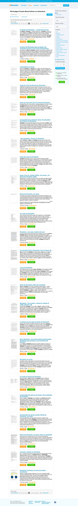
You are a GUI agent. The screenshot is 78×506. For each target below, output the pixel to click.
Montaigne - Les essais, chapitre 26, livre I (32, 232)
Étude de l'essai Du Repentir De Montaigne (33, 85)
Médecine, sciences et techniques (62, 40)
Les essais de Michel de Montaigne (30, 376)
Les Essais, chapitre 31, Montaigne (30, 452)
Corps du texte (58, 14)
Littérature (58, 37)
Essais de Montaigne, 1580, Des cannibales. (33, 284)
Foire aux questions (38, 501)
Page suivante (45, 23)
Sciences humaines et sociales (61, 52)
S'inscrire (30, 5)
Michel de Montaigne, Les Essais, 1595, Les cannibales (36, 434)
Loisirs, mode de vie (59, 39)
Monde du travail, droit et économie (62, 42)
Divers (57, 56)
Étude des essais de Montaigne (29, 157)
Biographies (58, 33)
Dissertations (23, 5)
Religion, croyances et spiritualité (61, 49)
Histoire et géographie (60, 34)
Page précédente (14, 23)
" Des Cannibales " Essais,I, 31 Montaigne (32, 138)
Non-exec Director (38, 1)
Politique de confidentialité (46, 502)
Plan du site (44, 501)
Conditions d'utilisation (45, 503)
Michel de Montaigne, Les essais (29, 194)
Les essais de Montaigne (27, 213)
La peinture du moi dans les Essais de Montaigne (34, 322)
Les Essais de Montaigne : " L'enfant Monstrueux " (34, 29)
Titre (57, 13)
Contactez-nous (43, 5)
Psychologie (58, 46)
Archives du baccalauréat (60, 55)
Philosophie (58, 43)
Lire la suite (23, 41)
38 (40, 23)
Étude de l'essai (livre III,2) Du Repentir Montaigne (35, 102)
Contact (50, 1)
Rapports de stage (59, 47)
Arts (57, 31)
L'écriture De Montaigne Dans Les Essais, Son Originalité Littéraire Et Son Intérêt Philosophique (34, 47)
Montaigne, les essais (26, 359)
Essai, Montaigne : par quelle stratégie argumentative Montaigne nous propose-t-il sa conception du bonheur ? (35, 340)
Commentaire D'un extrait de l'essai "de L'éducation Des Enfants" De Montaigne (35, 120)
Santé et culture (59, 50)
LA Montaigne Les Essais (27, 67)
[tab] (61, 60)
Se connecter (36, 5)
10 (36, 23)
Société (57, 53)
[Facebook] (55, 503)
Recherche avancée (60, 68)
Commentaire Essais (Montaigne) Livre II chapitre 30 (35, 250)
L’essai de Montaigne (26, 267)
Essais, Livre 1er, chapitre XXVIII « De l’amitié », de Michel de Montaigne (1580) (35, 175)
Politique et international (60, 45)
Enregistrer (32, 41)
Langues (57, 36)
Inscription (62, 81)
